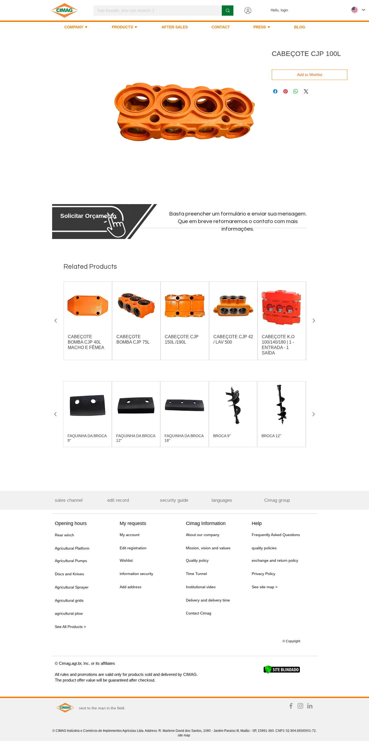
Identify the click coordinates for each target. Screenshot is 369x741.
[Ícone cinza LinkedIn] (310, 706)
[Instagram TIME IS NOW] (300, 706)
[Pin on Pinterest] (285, 91)
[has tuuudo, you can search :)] (227, 10)
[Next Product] (314, 320)
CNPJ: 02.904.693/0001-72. (296, 731)
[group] (184, 320)
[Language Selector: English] (358, 10)
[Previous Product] (55, 320)
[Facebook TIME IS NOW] (291, 706)
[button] (88, 215)
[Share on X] (306, 91)
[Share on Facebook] (275, 91)
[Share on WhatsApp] (296, 91)
